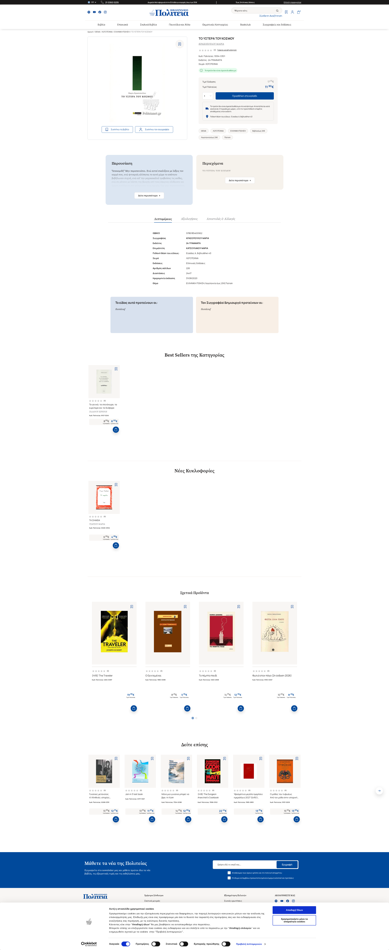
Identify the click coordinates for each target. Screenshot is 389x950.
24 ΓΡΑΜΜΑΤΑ (215, 60)
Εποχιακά (122, 24)
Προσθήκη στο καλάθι (244, 96)
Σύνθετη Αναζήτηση (270, 15)
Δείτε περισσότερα (149, 195)
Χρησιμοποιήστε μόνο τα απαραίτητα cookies (294, 920)
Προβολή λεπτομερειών (249, 944)
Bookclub (245, 24)
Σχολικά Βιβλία (148, 24)
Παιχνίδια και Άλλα (179, 24)
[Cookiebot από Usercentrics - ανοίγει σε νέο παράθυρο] (89, 944)
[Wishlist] (286, 12)
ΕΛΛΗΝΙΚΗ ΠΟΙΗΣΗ (122, 31)
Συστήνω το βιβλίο (120, 129)
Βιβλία (101, 24)
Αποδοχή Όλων (294, 910)
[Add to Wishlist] (179, 44)
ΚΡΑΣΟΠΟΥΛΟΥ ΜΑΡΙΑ (211, 44)
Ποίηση (227, 137)
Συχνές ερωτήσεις (233, 900)
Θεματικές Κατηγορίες (215, 24)
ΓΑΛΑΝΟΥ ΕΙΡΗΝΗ (98, 411)
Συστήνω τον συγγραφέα (157, 129)
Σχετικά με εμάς (152, 900)
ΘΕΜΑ (97, 31)
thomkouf (120, 309)
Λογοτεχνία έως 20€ (209, 137)
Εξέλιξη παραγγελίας (292, 2)
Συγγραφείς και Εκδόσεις (277, 24)
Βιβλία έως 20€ (258, 131)
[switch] (155, 944)
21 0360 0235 (112, 2)
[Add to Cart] (116, 430)
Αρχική (90, 31)
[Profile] (292, 12)
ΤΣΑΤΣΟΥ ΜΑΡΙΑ (97, 524)
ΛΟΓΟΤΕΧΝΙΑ (107, 31)
